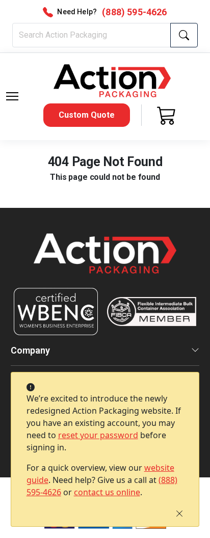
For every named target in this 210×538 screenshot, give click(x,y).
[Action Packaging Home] (105, 260)
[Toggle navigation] (12, 96)
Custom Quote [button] (87, 115)
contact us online (107, 492)
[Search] (184, 35)
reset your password (98, 435)
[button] (12, 96)
